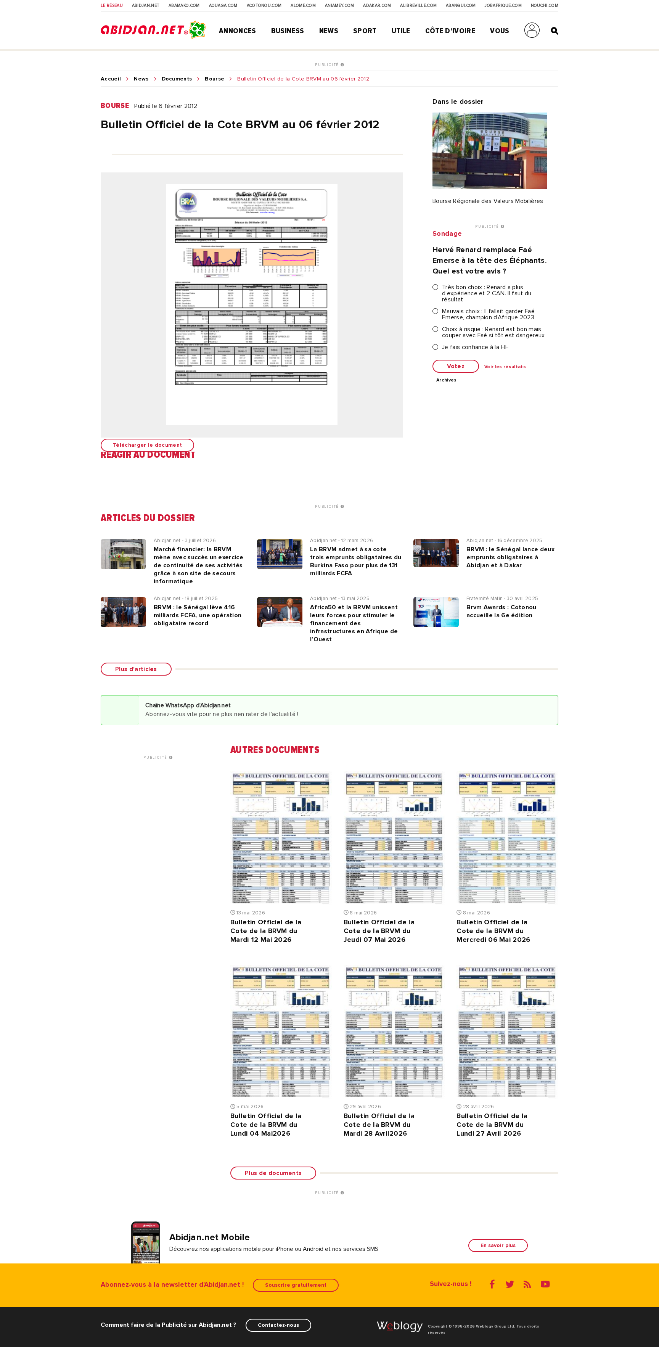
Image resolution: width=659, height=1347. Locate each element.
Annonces (237, 30)
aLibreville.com (418, 6)
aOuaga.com (223, 6)
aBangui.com (461, 6)
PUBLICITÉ (328, 65)
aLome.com (303, 6)
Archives (446, 380)
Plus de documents (273, 1173)
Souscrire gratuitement (295, 1285)
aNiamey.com (339, 6)
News (328, 30)
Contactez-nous (278, 1325)
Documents (177, 79)
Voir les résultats (505, 367)
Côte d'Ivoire (450, 30)
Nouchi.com (544, 6)
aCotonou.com (264, 6)
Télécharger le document (147, 445)
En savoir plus (498, 1245)
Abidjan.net (146, 6)
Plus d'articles (136, 669)
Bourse (214, 79)
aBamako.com (184, 6)
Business (287, 30)
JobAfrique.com (503, 6)
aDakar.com (377, 6)
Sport (365, 30)
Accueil (111, 79)
